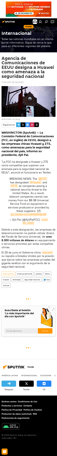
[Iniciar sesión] (40, 22)
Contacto (27, 405)
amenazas (17, 279)
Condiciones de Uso (27, 401)
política (39, 274)
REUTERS (7, 119)
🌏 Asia (46, 279)
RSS (35, 413)
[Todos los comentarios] (5, 452)
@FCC (43, 178)
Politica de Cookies (32, 409)
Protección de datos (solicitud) (17, 413)
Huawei (6, 279)
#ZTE (14, 186)
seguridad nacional (32, 279)
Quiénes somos (9, 401)
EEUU (47, 274)
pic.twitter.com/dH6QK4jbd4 (28, 214)
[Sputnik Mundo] (9, 23)
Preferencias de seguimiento (15, 418)
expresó (47, 252)
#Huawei (35, 182)
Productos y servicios (12, 405)
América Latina (10, 375)
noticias (6, 285)
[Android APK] (10, 426)
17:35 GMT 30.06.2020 (13, 82)
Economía (45, 375)
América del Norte (24, 274)
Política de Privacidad (12, 409)
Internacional (8, 274)
